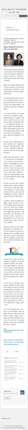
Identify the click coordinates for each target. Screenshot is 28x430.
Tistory (12, 426)
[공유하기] (9, 351)
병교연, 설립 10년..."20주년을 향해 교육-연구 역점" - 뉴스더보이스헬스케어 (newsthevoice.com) (14, 342)
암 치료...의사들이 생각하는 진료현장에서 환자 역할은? (10, 374)
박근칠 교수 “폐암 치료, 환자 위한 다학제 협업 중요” (10, 379)
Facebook (14, 427)
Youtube (19, 427)
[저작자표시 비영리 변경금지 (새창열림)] (22, 351)
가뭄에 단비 (7, 391)
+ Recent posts (5, 418)
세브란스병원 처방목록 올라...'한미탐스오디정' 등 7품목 (10, 362)
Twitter (10, 427)
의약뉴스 (7, 358)
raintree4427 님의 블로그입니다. (11, 394)
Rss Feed (5, 427)
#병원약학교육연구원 (17, 330)
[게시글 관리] (11, 351)
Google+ (23, 427)
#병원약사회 (7, 330)
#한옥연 (9, 332)
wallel (21, 426)
